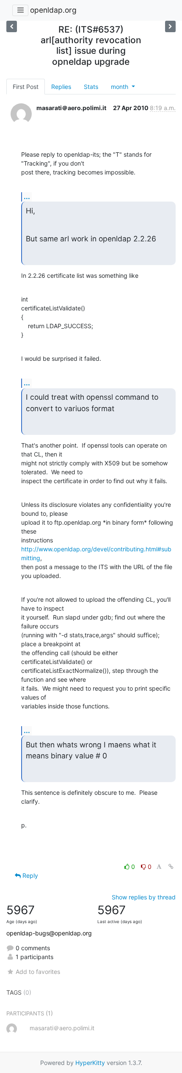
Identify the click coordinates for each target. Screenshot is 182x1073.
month (120, 86)
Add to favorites (38, 971)
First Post (26, 86)
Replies (61, 86)
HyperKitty (90, 1062)
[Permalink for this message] (171, 866)
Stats (91, 86)
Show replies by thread (144, 897)
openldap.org (53, 10)
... (27, 196)
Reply (29, 875)
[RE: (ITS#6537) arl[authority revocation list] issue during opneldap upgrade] (11, 26)
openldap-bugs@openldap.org (49, 933)
